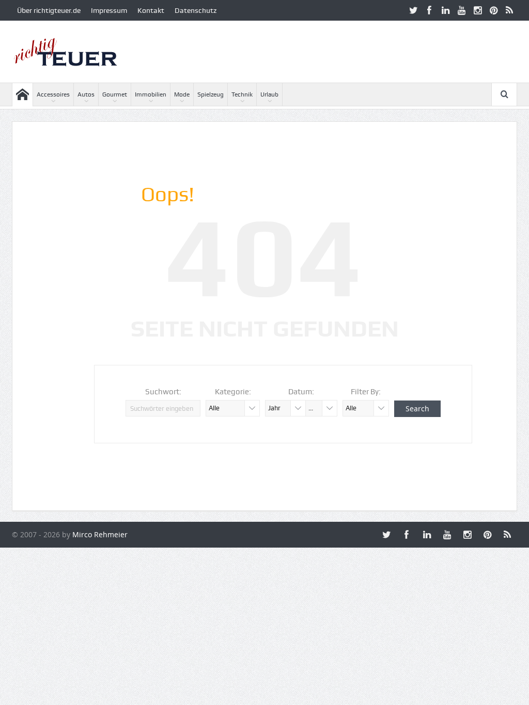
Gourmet (114, 94)
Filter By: (366, 391)
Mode (182, 94)
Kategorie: (233, 391)
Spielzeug (210, 94)
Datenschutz (195, 10)
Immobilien (150, 94)
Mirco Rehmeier (100, 534)
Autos (86, 94)
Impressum (109, 10)
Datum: (301, 391)
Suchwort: (163, 391)
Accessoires (53, 94)
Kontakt (150, 10)
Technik (242, 94)
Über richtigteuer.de (49, 10)
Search (417, 408)
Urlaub (269, 94)
